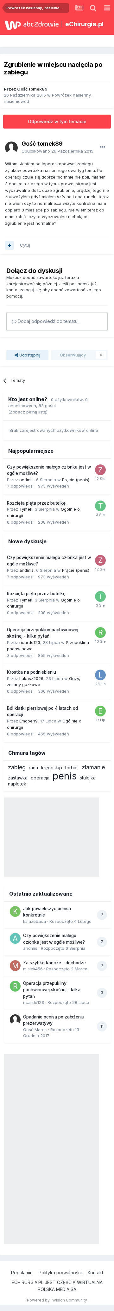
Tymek (25, 509)
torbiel (72, 767)
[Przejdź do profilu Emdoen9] (100, 711)
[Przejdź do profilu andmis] (15, 938)
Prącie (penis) (75, 479)
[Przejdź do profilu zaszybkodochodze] (100, 469)
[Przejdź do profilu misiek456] (15, 965)
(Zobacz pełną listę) (28, 411)
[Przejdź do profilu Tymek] (100, 506)
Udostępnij (29, 354)
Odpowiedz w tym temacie (57, 121)
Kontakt (95, 1272)
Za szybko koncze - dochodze (54, 962)
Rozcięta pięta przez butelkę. (36, 503)
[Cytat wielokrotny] (9, 245)
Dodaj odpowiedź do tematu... (48, 321)
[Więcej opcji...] (102, 147)
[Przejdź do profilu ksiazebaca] (15, 911)
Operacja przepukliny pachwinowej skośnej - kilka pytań (51, 990)
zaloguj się (30, 289)
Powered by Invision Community (57, 1300)
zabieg (17, 767)
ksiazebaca (34, 921)
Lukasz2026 (31, 678)
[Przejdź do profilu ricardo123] (100, 632)
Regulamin (22, 1272)
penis (65, 776)
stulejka (88, 777)
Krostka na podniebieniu (31, 672)
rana (33, 767)
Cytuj (25, 245)
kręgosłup (51, 767)
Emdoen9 (28, 720)
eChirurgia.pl (84, 24)
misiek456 (33, 968)
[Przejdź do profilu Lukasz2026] (100, 675)
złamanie (93, 767)
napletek (17, 783)
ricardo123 (29, 642)
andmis (26, 479)
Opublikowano (57, 151)
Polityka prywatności (60, 1272)
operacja (40, 777)
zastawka (18, 777)
